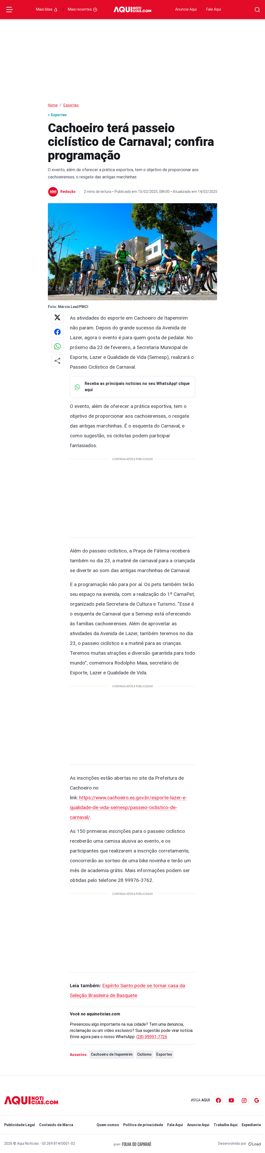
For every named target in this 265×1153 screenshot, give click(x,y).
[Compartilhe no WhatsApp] (57, 346)
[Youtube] (231, 1100)
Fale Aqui (213, 9)
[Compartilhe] (57, 360)
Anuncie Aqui (186, 9)
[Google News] (257, 1100)
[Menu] (9, 9)
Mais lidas (44, 9)
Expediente (251, 1125)
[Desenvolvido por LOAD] (254, 1143)
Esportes (71, 105)
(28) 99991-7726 (151, 1036)
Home (53, 105)
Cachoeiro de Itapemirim (111, 1054)
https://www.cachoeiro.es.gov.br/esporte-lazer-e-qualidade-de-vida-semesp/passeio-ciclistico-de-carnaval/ (128, 807)
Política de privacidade (143, 1125)
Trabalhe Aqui (226, 1125)
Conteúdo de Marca (56, 1125)
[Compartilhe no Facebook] (57, 332)
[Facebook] (218, 1100)
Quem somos (108, 1125)
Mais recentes (80, 9)
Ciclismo (144, 1054)
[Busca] (257, 9)
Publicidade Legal (19, 1125)
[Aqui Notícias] (132, 9)
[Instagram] (244, 1100)
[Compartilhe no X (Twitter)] (57, 317)
